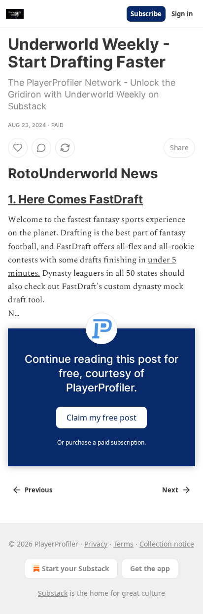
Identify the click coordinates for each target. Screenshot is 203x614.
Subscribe (146, 13)
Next (170, 489)
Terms (123, 544)
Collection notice (166, 544)
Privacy (95, 544)
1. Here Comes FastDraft (75, 199)
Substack (53, 593)
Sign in (182, 13)
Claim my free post (101, 417)
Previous (38, 489)
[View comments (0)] (41, 148)
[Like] (18, 148)
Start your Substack (75, 568)
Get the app (150, 568)
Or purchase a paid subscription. (101, 442)
